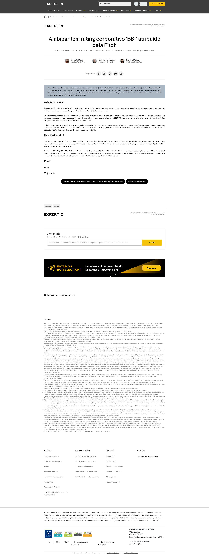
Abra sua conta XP (157, 4)
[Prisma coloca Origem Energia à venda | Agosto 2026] (181, 305)
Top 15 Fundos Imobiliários (85, 456)
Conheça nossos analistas (147, 456)
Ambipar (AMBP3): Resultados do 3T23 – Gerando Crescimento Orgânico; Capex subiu (93, 182)
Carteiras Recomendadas (85, 461)
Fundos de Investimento (53, 477)
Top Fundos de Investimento (86, 472)
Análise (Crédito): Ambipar (137, 182)
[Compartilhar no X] (104, 73)
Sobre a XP (110, 456)
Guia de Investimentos (53, 461)
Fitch (46, 167)
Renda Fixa (54, 17)
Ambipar (48, 206)
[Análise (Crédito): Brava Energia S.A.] (141, 305)
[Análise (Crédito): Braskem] (89, 305)
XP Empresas (111, 477)
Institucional (111, 461)
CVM (67, 542)
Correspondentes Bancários (106, 543)
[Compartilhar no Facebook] (98, 73)
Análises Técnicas (51, 472)
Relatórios (65, 17)
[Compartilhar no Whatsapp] (110, 73)
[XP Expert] (53, 4)
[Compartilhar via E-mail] (121, 73)
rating (56, 206)
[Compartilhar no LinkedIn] (115, 73)
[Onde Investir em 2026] (104, 553)
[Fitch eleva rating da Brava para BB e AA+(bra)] (168, 305)
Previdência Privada (52, 487)
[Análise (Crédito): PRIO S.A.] (154, 305)
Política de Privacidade (115, 466)
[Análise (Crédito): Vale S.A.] (50, 305)
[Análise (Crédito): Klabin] (128, 305)
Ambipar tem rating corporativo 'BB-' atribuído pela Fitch (92, 17)
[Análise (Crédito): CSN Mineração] (115, 305)
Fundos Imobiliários (51, 456)
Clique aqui (148, 195)
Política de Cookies (113, 472)
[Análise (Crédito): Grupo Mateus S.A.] (194, 305)
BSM (57, 542)
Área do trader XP (113, 482)
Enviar (151, 242)
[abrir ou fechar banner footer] (203, 547)
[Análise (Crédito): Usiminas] (63, 305)
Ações (46, 466)
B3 (49, 542)
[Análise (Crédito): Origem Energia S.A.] (76, 305)
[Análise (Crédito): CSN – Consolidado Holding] (102, 305)
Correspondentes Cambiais (79, 543)
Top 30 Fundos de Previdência (87, 477)
